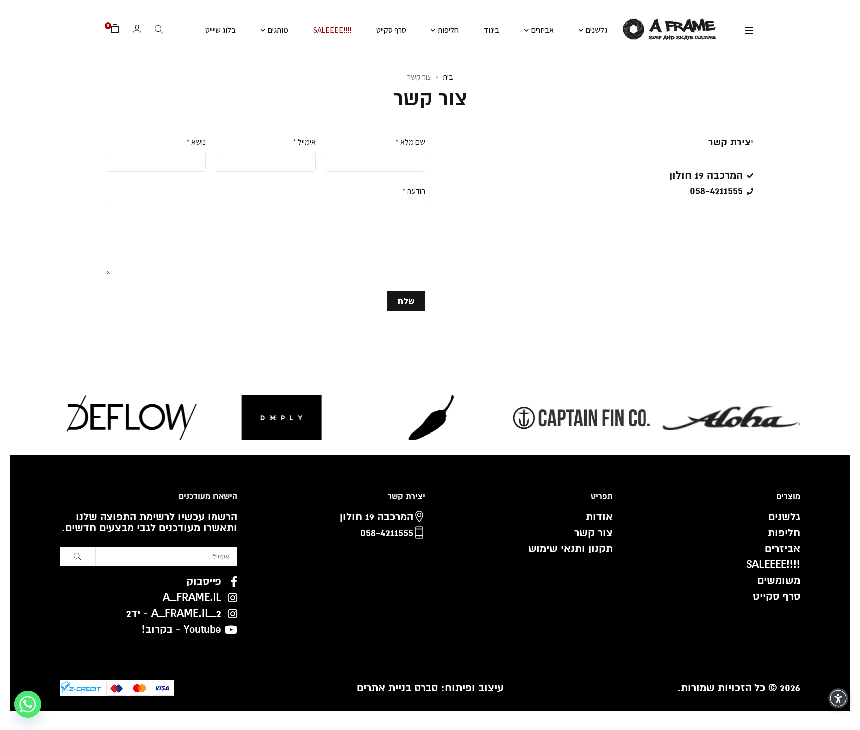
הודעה (413, 191)
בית (448, 77)
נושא (196, 142)
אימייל (304, 142)
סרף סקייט (776, 596)
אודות (599, 517)
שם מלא (410, 142)
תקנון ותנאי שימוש (570, 548)
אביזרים (782, 548)
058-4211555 (386, 533)
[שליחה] (77, 556)
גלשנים (784, 517)
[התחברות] (136, 30)
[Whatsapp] (27, 704)
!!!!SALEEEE (773, 564)
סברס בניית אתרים (397, 688)
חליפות (784, 533)
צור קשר (593, 533)
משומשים (778, 580)
